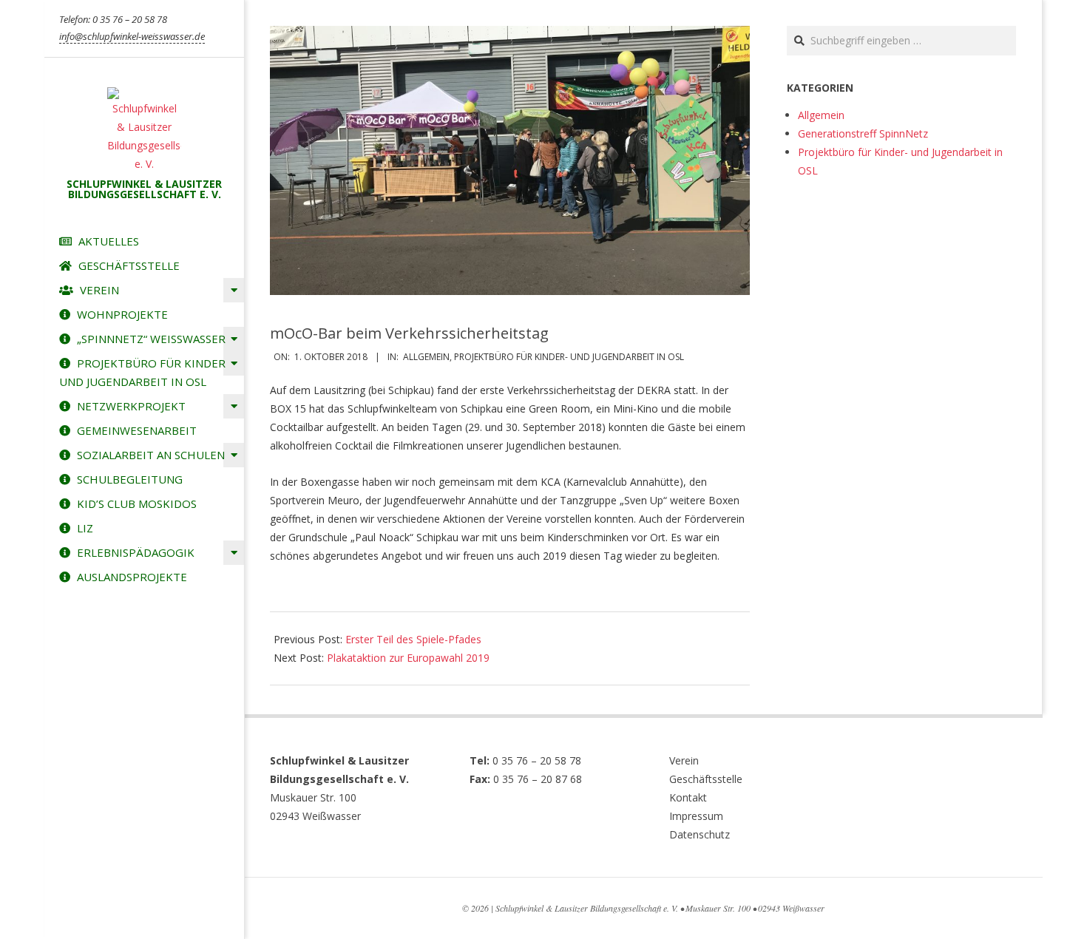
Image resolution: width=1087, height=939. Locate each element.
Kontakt (688, 797)
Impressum (696, 816)
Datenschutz (699, 834)
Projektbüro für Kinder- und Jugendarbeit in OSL (569, 356)
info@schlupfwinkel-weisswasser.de (132, 36)
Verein (684, 760)
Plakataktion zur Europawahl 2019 (408, 658)
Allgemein (426, 356)
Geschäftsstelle (705, 779)
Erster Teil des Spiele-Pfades (413, 639)
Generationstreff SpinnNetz (863, 133)
